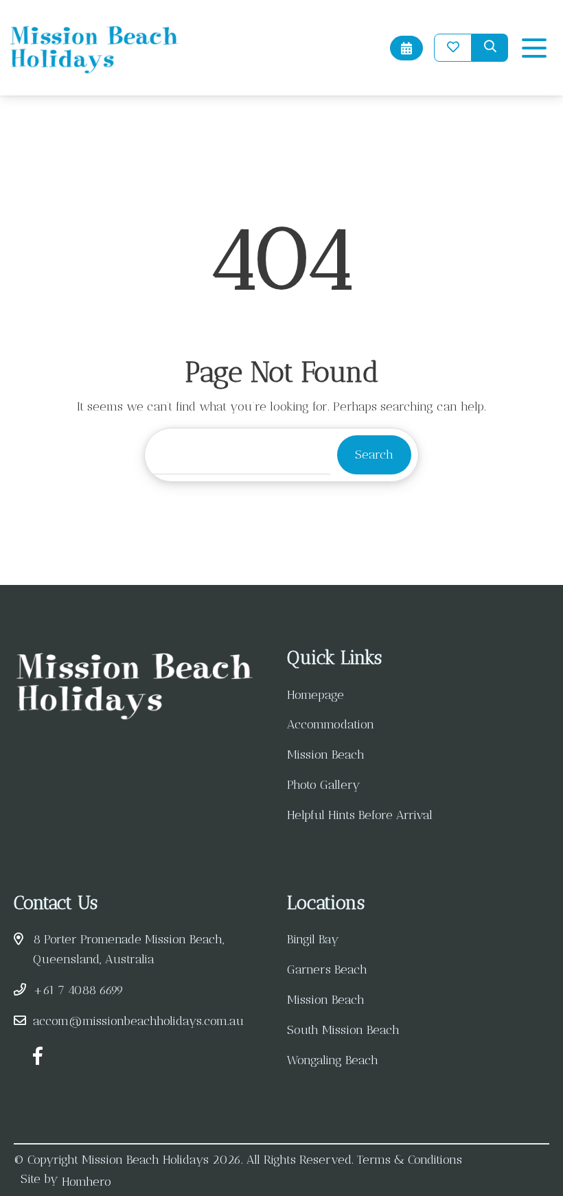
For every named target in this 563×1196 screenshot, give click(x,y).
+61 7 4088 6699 (78, 990)
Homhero (86, 1181)
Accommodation (330, 724)
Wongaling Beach (332, 1060)
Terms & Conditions (409, 1159)
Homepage (315, 694)
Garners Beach (327, 969)
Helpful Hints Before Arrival (360, 815)
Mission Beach (326, 754)
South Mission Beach (343, 1029)
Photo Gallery (323, 784)
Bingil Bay (313, 939)
